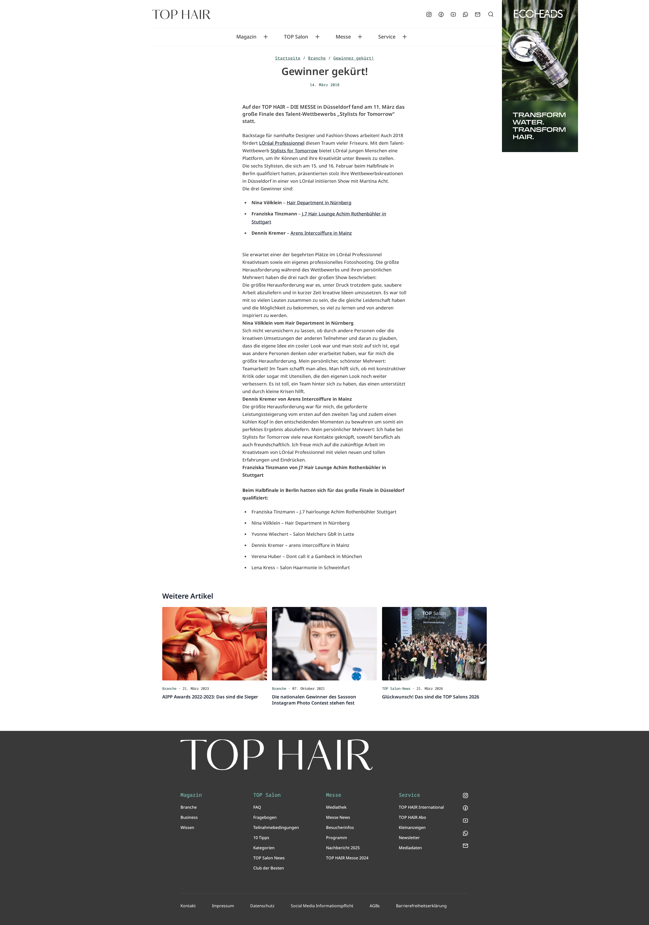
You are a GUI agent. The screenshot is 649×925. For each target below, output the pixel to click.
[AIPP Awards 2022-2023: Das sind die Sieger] (214, 643)
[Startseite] (181, 14)
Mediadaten (410, 847)
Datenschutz (262, 906)
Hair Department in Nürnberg (319, 202)
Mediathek (336, 807)
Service (386, 37)
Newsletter (409, 837)
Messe (343, 37)
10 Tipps (261, 837)
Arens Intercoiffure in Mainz (321, 233)
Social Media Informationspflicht (322, 906)
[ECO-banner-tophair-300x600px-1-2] (540, 76)
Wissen (187, 827)
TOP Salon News (269, 858)
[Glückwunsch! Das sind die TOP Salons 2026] (434, 643)
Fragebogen (265, 817)
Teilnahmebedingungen (276, 827)
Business (189, 817)
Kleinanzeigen (412, 827)
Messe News (338, 817)
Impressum (223, 906)
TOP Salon (296, 37)
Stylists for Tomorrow (294, 150)
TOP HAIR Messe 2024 (347, 858)
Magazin (246, 37)
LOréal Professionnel (281, 143)
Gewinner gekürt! (353, 58)
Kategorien (264, 847)
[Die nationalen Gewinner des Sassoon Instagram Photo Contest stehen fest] (324, 643)
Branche (317, 58)
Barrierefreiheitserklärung (421, 906)
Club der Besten (268, 868)
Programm (336, 837)
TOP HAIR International (421, 807)
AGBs (375, 906)
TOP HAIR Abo (412, 817)
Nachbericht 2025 (343, 847)
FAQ (257, 807)
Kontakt (188, 906)
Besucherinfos (340, 827)
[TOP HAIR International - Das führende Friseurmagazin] (277, 755)
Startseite (287, 58)
